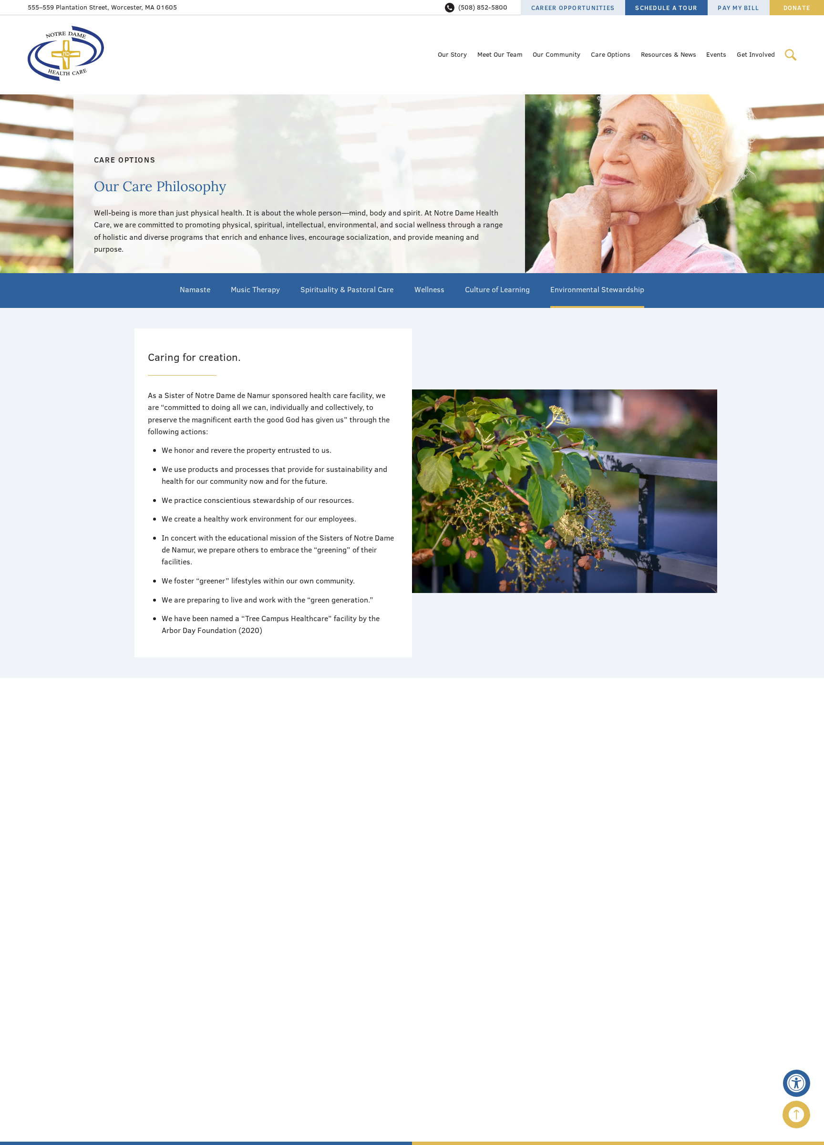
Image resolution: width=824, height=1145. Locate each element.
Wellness (429, 289)
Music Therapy (255, 289)
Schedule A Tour (666, 7)
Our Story (452, 54)
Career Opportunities (573, 7)
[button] (797, 1083)
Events (716, 54)
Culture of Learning (497, 289)
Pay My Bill (738, 7)
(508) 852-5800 (482, 7)
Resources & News (668, 54)
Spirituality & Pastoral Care (346, 289)
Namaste (195, 289)
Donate (797, 7)
